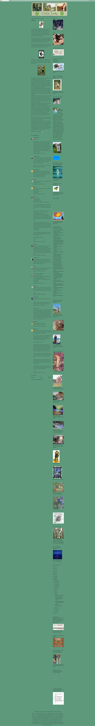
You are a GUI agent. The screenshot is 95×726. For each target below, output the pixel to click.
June (56, 590)
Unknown (35, 328)
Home (41, 377)
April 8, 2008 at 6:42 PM (38, 193)
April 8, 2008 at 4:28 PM (38, 183)
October (56, 584)
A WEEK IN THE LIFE (59, 597)
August (56, 587)
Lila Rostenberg (35, 169)
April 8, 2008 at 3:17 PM (38, 153)
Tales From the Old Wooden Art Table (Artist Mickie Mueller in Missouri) (58, 285)
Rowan (34, 244)
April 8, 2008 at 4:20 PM (38, 166)
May (56, 592)
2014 (55, 569)
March (56, 607)
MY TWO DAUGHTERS (59, 595)
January (56, 611)
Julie (34, 179)
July (56, 589)
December (56, 581)
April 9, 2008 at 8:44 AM (38, 283)
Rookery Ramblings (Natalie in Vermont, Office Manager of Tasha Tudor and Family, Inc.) (58, 275)
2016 (55, 566)
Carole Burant (35, 137)
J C (33, 266)
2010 (55, 576)
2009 (55, 578)
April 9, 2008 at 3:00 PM (38, 305)
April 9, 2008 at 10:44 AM (39, 294)
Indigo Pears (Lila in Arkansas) (58, 261)
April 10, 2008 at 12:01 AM (39, 326)
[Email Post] (42, 131)
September (57, 585)
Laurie (34, 186)
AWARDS (56, 604)
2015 (55, 568)
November (56, 582)
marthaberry (35, 297)
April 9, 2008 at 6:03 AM (38, 263)
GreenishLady (35, 156)
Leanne (34, 285)
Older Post (49, 377)
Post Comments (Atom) (39, 379)
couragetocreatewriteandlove (37, 273)
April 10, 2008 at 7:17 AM (39, 372)
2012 (55, 573)
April (56, 594)
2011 (55, 574)
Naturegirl (35, 321)
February (56, 609)
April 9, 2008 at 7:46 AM (38, 270)
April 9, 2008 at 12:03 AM (39, 241)
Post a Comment (33, 375)
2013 (55, 571)
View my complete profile (58, 139)
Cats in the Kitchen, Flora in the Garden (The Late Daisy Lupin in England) (58, 244)
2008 (55, 579)
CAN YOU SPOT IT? (58, 605)
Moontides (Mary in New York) (58, 267)
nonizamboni (35, 257)
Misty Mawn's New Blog (57, 263)
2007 (55, 613)
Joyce (34, 196)
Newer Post (33, 377)
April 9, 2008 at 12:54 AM (39, 255)
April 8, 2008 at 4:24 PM (38, 176)
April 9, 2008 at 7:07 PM (38, 318)
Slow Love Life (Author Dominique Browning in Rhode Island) (58, 281)
